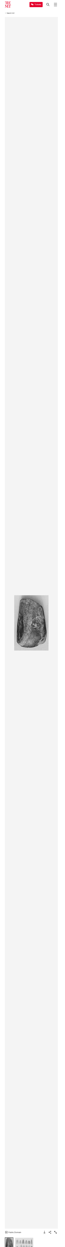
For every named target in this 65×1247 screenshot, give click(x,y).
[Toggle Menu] (55, 4)
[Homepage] (8, 5)
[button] (31, 623)
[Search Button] (48, 4)
